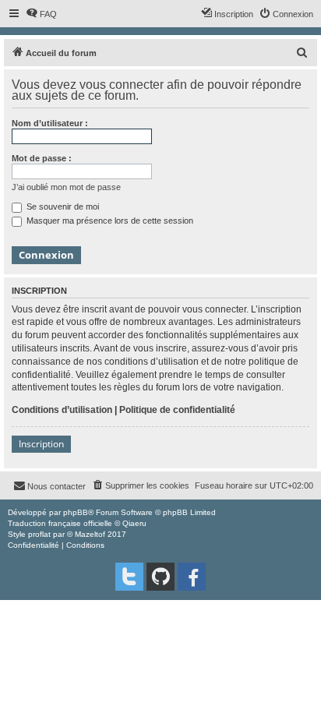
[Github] (160, 577)
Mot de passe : (42, 158)
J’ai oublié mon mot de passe (66, 187)
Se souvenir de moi (61, 206)
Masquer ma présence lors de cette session (108, 220)
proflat (39, 534)
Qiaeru (134, 523)
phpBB (75, 512)
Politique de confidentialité (177, 409)
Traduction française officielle (60, 523)
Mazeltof (90, 534)
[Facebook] (192, 577)
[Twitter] (129, 577)
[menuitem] (41, 14)
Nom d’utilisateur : (50, 123)
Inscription (41, 443)
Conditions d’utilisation (62, 409)
